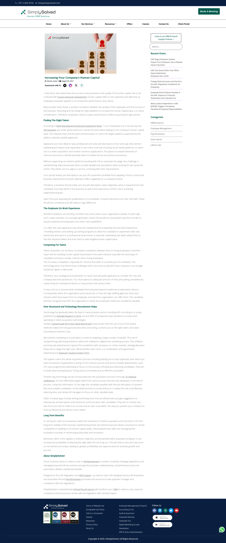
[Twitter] (171, 510)
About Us (65, 24)
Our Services (87, 24)
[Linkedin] (160, 510)
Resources (110, 24)
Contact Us (164, 24)
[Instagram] (165, 510)
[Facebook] (154, 510)
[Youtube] (176, 510)
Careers (145, 24)
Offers (130, 24)
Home (48, 24)
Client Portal (184, 24)
